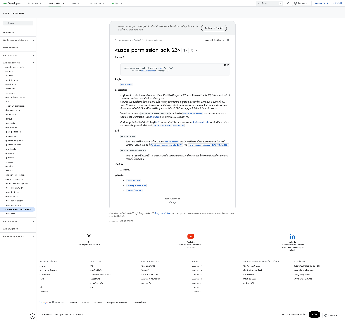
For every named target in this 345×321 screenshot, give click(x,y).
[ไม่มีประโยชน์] (228, 40)
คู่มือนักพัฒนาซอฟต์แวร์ (252, 270)
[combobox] (269, 3)
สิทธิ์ (157, 122)
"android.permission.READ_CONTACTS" (209, 145)
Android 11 (196, 292)
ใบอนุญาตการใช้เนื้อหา (163, 213)
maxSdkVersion (148, 70)
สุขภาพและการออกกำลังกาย (101, 274)
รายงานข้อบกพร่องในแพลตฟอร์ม (307, 266)
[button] (16, 40)
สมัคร (314, 314)
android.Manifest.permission (168, 125)
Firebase (98, 302)
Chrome (85, 302)
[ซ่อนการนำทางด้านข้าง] (32, 316)
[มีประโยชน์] (224, 40)
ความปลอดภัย (44, 274)
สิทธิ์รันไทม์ (155, 117)
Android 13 (196, 283)
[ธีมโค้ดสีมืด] (225, 65)
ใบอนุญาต (59, 314)
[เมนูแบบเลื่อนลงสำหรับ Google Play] (104, 3)
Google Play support (302, 274)
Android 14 (197, 279)
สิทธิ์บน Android (200, 122)
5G (91, 287)
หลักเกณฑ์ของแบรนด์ (74, 314)
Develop (76, 3)
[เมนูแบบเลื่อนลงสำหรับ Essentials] (41, 3)
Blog (117, 3)
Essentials (33, 3)
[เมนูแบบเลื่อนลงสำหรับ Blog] (122, 3)
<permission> (172, 141)
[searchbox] (18, 23)
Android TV (146, 283)
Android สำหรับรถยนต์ (150, 279)
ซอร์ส (41, 279)
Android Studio (322, 3)
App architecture (13, 13)
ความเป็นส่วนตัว (96, 283)
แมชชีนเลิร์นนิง (96, 270)
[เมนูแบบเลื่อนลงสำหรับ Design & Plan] (64, 3)
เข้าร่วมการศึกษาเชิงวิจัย (303, 279)
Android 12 (197, 287)
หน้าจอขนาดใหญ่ (148, 266)
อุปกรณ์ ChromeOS (149, 274)
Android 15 (197, 274)
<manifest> (127, 84)
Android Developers (123, 40)
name (160, 68)
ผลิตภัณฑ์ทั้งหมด (139, 302)
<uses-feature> (134, 190)
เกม (91, 266)
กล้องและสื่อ (95, 279)
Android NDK (248, 283)
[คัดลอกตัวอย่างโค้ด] (228, 65)
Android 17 (197, 266)
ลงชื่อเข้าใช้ (337, 3)
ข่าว (40, 283)
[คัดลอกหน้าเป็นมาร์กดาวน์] (192, 50)
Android (42, 266)
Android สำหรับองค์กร (48, 270)
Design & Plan (55, 3)
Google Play (95, 3)
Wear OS (145, 270)
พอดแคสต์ (43, 292)
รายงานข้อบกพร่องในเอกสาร (305, 270)
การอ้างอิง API (248, 274)
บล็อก (41, 287)
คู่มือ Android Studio (251, 266)
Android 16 (197, 270)
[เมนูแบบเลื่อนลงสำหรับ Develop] (83, 3)
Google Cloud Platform (117, 302)
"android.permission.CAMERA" (166, 145)
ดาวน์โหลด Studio (250, 279)
